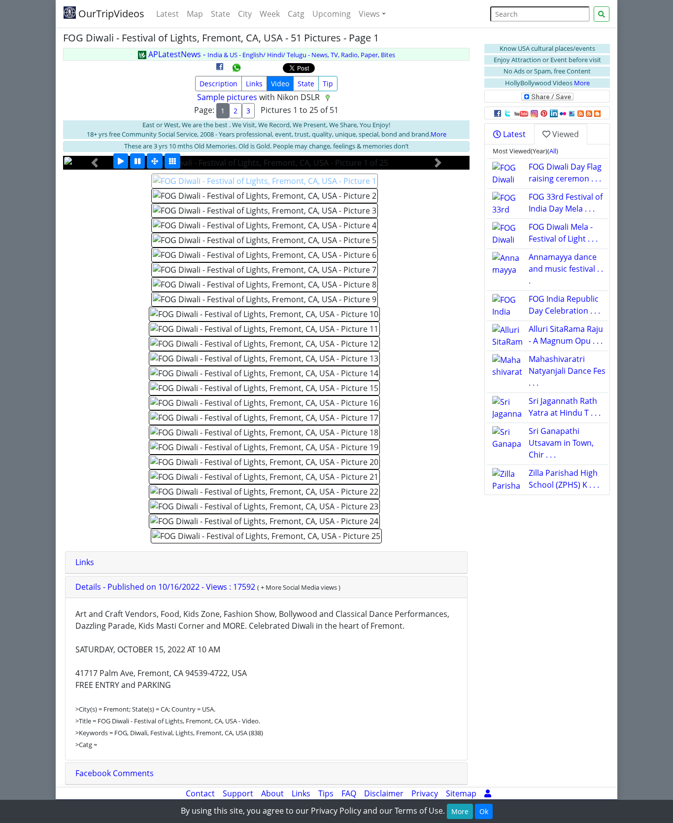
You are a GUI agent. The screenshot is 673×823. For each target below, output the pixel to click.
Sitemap (461, 793)
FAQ (348, 793)
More (438, 134)
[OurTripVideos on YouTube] (521, 112)
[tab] (266, 562)
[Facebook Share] (220, 70)
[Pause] (137, 161)
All (552, 150)
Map (195, 13)
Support (238, 793)
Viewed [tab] (564, 134)
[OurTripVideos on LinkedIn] (554, 112)
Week (270, 13)
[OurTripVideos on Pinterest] (544, 112)
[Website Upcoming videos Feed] (589, 112)
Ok (483, 811)
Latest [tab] (513, 134)
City (245, 13)
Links (254, 83)
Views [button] (369, 13)
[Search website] (601, 14)
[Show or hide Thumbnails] (172, 161)
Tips (326, 793)
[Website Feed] (580, 112)
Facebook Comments (114, 773)
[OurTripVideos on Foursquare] (571, 112)
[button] (94, 163)
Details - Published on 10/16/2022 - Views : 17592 (166, 586)
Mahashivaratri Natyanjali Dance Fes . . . (567, 371)
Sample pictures (227, 97)
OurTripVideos (110, 13)
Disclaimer (384, 793)
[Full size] (155, 161)
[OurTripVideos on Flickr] (563, 112)
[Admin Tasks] (487, 793)
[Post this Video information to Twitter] (507, 112)
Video (280, 83)
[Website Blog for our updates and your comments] (597, 112)
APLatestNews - (270, 54)
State (220, 13)
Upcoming (331, 13)
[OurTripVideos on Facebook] (498, 112)
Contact (200, 793)
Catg (296, 13)
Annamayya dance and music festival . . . (566, 268)
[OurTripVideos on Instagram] (534, 112)
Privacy (424, 793)
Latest (167, 13)
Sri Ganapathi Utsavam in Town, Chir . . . (561, 443)
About (272, 793)
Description (218, 83)
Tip (328, 83)
